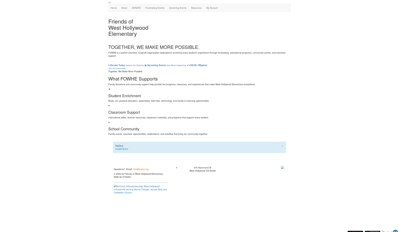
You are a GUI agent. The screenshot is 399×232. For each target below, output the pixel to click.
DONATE (136, 7)
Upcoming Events (177, 7)
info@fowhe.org (141, 169)
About (124, 7)
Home (114, 7)
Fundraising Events (154, 7)
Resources (196, 7)
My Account (212, 7)
